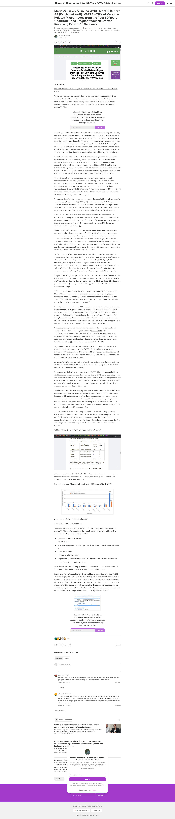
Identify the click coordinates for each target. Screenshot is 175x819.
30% (114, 217)
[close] (105, 749)
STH (59, 675)
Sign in (169, 3)
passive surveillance (92, 362)
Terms (89, 806)
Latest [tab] (61, 720)
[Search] (148, 3)
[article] (87, 730)
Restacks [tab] (66, 658)
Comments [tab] (58, 658)
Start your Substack (82, 810)
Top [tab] (56, 720)
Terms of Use (96, 783)
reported (72, 320)
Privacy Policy (101, 785)
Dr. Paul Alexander (64, 35)
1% (80, 226)
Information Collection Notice (87, 785)
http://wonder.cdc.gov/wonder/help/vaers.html (82, 558)
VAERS (63, 107)
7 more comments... (60, 710)
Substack (78, 815)
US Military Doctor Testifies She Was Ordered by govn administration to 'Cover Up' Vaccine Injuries (76, 726)
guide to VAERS (96, 330)
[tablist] (62, 658)
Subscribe (160, 3)
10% (109, 217)
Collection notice (97, 806)
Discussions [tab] (68, 720)
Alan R (60, 694)
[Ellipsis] (119, 674)
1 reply (62, 688)
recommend (74, 278)
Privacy (84, 806)
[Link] (51, 84)
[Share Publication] (152, 3)
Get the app (96, 810)
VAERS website (68, 404)
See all (58, 779)
